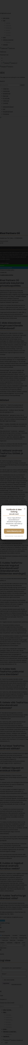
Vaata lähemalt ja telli (14, 531)
